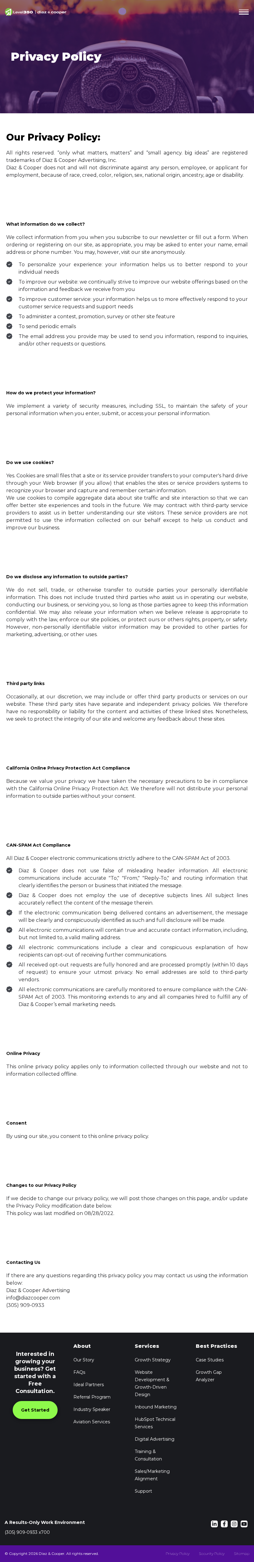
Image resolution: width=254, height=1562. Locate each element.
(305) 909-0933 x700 (27, 1532)
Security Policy (212, 1553)
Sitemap (241, 1553)
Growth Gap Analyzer (209, 1375)
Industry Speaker (91, 1409)
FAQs (79, 1372)
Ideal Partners (88, 1384)
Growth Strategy (153, 1360)
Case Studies (210, 1360)
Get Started (35, 1410)
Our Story (83, 1360)
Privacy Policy (178, 1553)
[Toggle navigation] (242, 12)
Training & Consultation (148, 1455)
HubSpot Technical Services (155, 1423)
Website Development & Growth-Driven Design (152, 1383)
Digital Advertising (154, 1439)
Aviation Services (91, 1422)
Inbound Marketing (156, 1407)
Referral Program (92, 1397)
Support (143, 1491)
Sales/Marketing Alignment (152, 1475)
